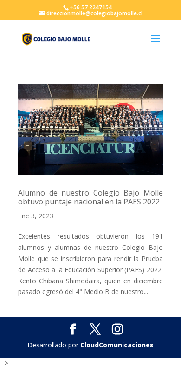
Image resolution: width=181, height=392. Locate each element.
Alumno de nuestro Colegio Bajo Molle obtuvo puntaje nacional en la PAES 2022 (90, 197)
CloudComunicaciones (117, 344)
